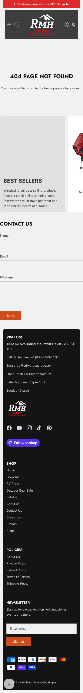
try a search (73, 88)
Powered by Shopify (44, 682)
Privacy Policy (16, 563)
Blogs (10, 531)
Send (10, 316)
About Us (13, 557)
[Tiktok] (39, 428)
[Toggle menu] (9, 24)
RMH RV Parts (24, 682)
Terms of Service (18, 577)
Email (4, 256)
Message (6, 277)
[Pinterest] (49, 428)
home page (52, 88)
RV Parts (12, 484)
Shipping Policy (17, 584)
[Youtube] (19, 428)
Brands (11, 524)
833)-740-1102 (47, 357)
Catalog (11, 497)
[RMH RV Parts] (41, 24)
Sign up (18, 641)
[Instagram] (29, 428)
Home (10, 470)
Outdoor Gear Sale (19, 490)
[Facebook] (9, 428)
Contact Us (14, 510)
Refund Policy (16, 570)
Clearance (13, 517)
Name (4, 235)
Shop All (12, 477)
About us (12, 504)
